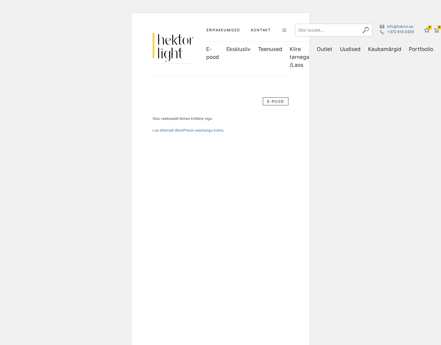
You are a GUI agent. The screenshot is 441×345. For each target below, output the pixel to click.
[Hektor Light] (173, 47)
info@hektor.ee (400, 26)
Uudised (350, 49)
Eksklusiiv (238, 49)
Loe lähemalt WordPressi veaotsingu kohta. (188, 130)
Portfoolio (421, 49)
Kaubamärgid (384, 49)
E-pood (212, 53)
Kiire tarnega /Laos (299, 57)
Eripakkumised (223, 30)
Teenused (270, 49)
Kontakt (261, 30)
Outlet (324, 49)
